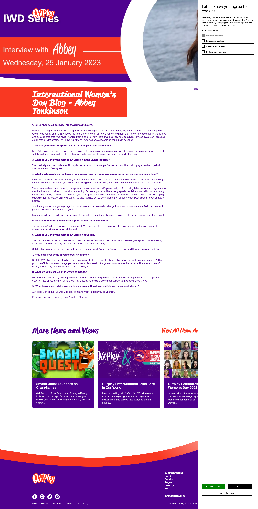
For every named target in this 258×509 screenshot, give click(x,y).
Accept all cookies (214, 486)
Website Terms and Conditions (46, 503)
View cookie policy (210, 30)
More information (227, 493)
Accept (240, 486)
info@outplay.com (175, 495)
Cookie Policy (82, 503)
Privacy (68, 503)
